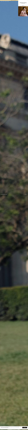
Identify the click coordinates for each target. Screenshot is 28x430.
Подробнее (26, 194)
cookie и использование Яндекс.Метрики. (4, 427)
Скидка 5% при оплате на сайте (13, 0)
